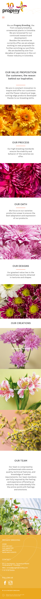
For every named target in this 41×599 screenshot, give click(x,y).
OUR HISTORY (7, 546)
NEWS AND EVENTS (9, 552)
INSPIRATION (7, 550)
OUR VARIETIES (7, 548)
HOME (4, 544)
